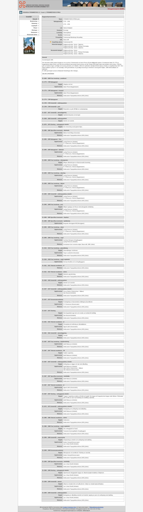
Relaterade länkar (32, 34)
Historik (35, 19)
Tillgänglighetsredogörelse (96, 507)
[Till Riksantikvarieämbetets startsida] (33, 7)
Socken (60, 35)
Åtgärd (60, 84)
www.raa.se (86, 510)
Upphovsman (58, 86)
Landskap (59, 32)
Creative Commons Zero (69, 507)
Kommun (59, 30)
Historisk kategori (57, 44)
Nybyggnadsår (58, 21)
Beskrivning (33, 21)
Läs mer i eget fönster (48, 73)
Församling (59, 37)
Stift (61, 39)
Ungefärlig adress (57, 42)
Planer (35, 28)
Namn (60, 19)
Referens (59, 95)
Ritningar (34, 30)
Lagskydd (34, 25)
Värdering (34, 23)
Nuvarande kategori (56, 50)
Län (61, 28)
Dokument (34, 32)
